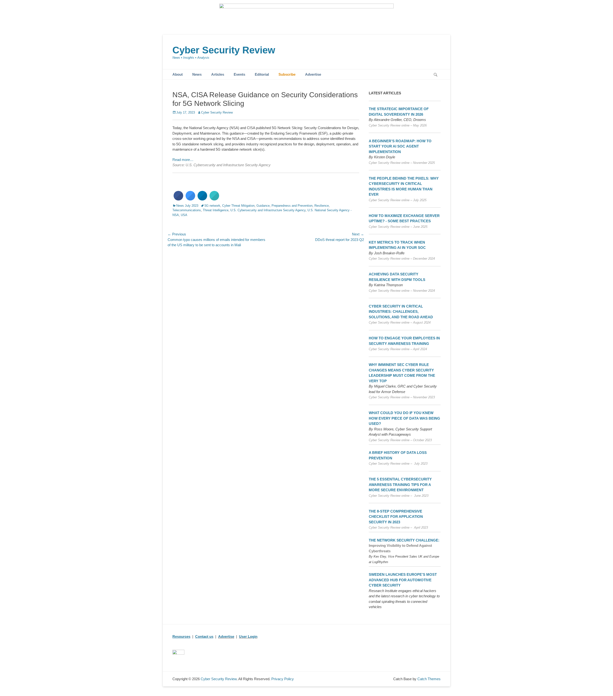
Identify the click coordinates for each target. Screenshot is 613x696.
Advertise (313, 74)
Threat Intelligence (215, 210)
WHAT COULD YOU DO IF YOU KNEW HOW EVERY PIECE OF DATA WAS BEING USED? (404, 418)
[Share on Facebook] (178, 199)
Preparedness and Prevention (292, 205)
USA (184, 215)
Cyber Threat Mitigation (238, 205)
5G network (212, 205)
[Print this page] (214, 199)
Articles (217, 74)
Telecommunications (186, 210)
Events (239, 74)
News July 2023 (187, 205)
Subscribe (286, 74)
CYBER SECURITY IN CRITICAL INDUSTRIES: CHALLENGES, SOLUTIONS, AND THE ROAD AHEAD (401, 311)
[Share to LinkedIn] (202, 199)
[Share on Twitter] (190, 199)
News (197, 74)
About (177, 74)
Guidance (263, 205)
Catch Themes (429, 679)
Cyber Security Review (223, 50)
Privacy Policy (282, 679)
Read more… (182, 160)
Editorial (262, 74)
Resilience (321, 205)
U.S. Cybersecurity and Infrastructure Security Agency (268, 210)
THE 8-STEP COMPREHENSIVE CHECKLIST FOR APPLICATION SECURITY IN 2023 (396, 516)
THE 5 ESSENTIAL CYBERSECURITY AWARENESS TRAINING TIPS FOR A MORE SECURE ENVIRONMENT (400, 484)
